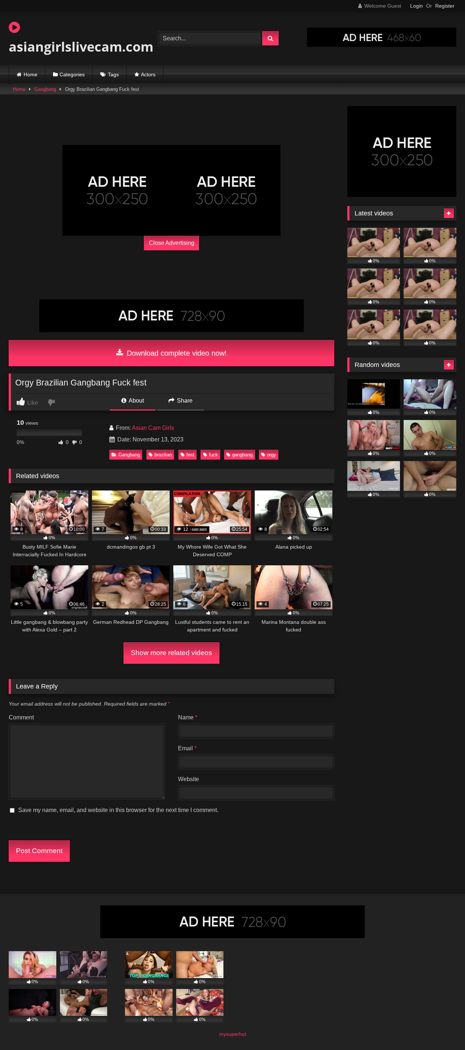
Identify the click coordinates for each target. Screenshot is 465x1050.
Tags (113, 74)
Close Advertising (171, 243)
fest (190, 454)
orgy (271, 454)
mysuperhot (232, 1034)
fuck (213, 454)
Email (187, 748)
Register (444, 6)
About (136, 400)
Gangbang (45, 89)
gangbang (242, 454)
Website (188, 779)
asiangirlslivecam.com (81, 47)
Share (184, 400)
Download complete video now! (176, 353)
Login (416, 6)
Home (30, 74)
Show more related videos (171, 653)
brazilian (163, 454)
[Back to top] (442, 1028)
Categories (72, 74)
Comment (21, 717)
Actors (148, 74)
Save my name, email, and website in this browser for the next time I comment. (118, 810)
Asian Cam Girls (153, 428)
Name (187, 717)
